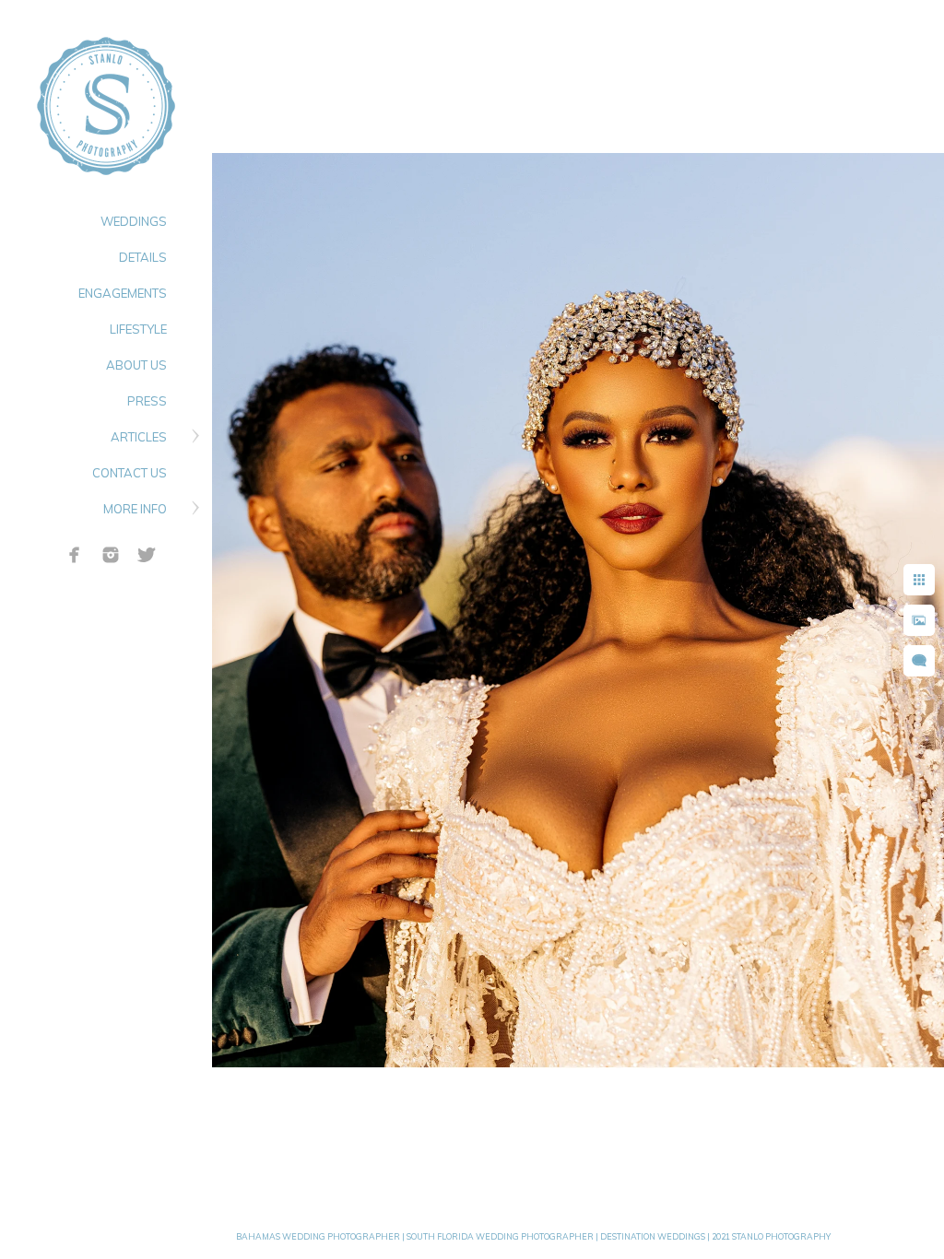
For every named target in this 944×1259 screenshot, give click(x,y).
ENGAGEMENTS (122, 293)
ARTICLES (139, 436)
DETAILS (143, 257)
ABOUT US (136, 365)
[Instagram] (110, 555)
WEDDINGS (133, 221)
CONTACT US (129, 472)
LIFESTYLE (138, 329)
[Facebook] (74, 555)
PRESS (147, 401)
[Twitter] (146, 555)
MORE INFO (135, 508)
